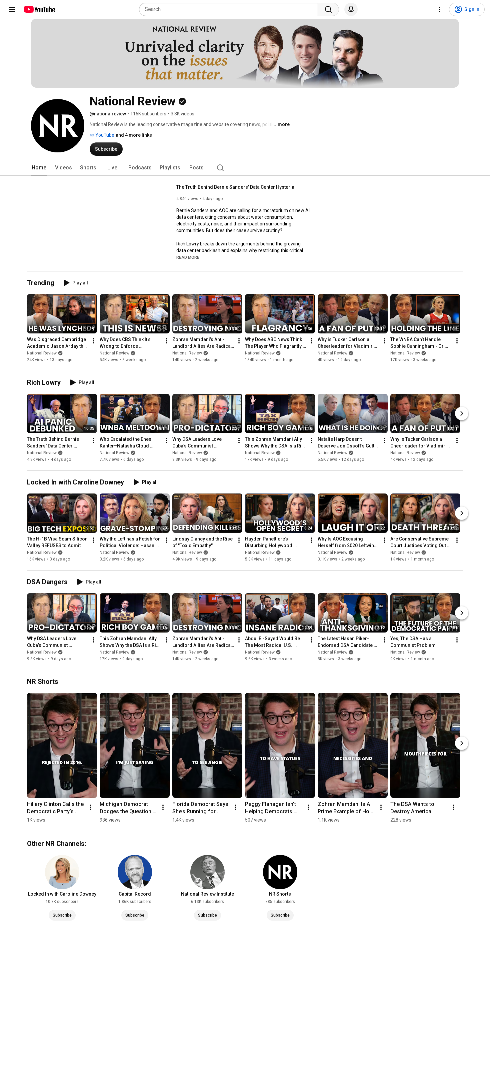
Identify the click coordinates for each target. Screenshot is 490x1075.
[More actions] (93, 340)
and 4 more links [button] (134, 135)
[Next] (461, 413)
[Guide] (12, 9)
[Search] (328, 9)
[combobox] (230, 9)
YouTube (104, 135)
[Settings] (440, 9)
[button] (187, 257)
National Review (42, 353)
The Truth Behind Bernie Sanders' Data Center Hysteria (235, 187)
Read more (187, 257)
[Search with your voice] (351, 9)
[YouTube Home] (39, 9)
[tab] (39, 168)
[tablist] (245, 168)
